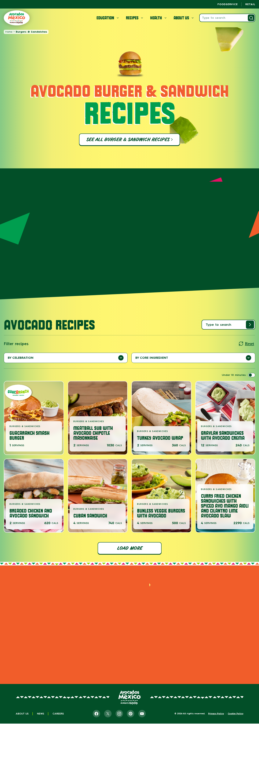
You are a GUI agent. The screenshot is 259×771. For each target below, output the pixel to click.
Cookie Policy (235, 714)
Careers (58, 713)
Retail (250, 4)
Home (8, 31)
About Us (22, 713)
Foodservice (227, 4)
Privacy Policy (216, 714)
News (40, 713)
